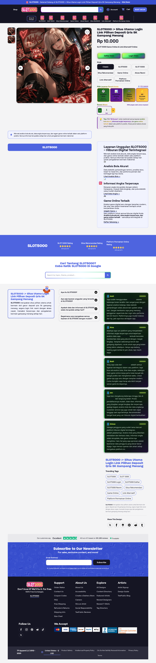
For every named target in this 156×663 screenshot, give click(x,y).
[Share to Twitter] (110, 525)
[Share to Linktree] (123, 525)
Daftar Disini (109, 56)
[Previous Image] (20, 68)
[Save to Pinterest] (129, 525)
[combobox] (69, 9)
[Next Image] (87, 68)
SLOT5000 (49, 147)
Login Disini (133, 56)
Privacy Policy (73, 568)
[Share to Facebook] (116, 525)
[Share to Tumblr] (142, 525)
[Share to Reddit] (135, 525)
